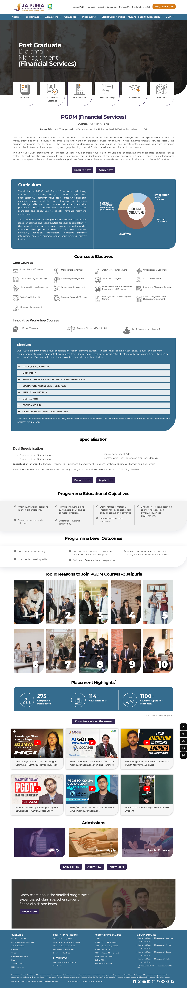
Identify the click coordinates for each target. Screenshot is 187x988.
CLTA (168, 17)
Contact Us (124, 7)
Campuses (70, 17)
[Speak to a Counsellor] (183, 726)
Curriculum (25, 97)
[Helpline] (183, 734)
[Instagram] (153, 981)
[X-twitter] (139, 981)
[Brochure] (161, 89)
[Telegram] (163, 981)
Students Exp (107, 97)
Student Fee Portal (141, 7)
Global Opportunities (113, 17)
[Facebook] (134, 981)
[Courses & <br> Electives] (52, 89)
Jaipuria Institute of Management (119, 137)
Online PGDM (79, 7)
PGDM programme (38, 152)
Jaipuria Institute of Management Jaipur (154, 952)
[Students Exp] (107, 89)
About (15, 17)
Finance (56, 464)
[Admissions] (134, 89)
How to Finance (157, 850)
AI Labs (91, 7)
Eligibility (52, 850)
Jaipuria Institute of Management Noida (154, 945)
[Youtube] (144, 981)
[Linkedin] (149, 981)
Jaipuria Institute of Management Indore (154, 959)
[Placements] (79, 89)
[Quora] (167, 981)
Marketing (44, 464)
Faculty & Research (149, 17)
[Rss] (172, 981)
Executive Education (107, 7)
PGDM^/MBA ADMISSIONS (65, 935)
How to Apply (106, 850)
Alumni (132, 17)
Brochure (162, 97)
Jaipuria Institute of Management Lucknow (155, 938)
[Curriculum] (25, 89)
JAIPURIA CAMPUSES (146, 935)
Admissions (51, 17)
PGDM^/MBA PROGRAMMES (108, 935)
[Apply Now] (183, 748)
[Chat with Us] (183, 755)
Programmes (32, 17)
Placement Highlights (93, 682)
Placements (89, 17)
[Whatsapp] (158, 981)
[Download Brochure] (183, 741)
